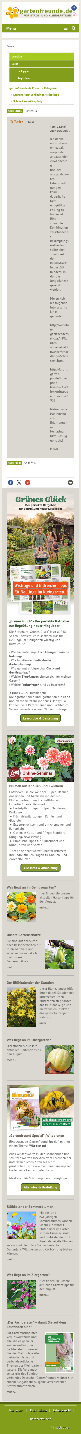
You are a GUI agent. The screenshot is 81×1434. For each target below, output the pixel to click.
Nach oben (14, 463)
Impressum (16, 1410)
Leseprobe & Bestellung (40, 718)
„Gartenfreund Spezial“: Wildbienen (36, 1135)
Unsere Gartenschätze (24, 934)
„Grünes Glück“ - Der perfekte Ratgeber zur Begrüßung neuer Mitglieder (39, 623)
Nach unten (15, 110)
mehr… (44, 907)
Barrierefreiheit (40, 1419)
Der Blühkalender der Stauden (30, 982)
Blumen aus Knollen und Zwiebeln (36, 786)
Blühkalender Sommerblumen (30, 1206)
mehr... (11, 1392)
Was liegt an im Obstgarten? (29, 1039)
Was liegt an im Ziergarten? (28, 1274)
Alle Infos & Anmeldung (40, 868)
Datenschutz (38, 1410)
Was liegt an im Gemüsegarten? (31, 887)
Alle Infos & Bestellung (40, 1187)
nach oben (62, 1427)
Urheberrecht (62, 1410)
